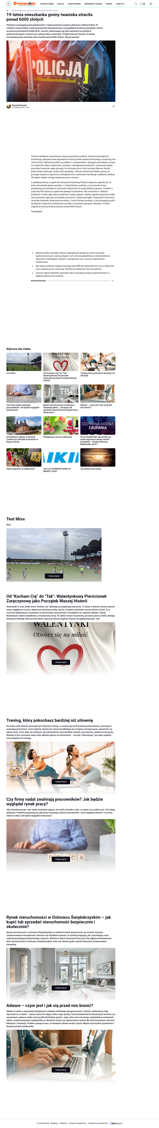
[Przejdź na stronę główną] (8, 5)
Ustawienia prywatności (97, 1123)
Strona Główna (47, 4)
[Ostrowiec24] (26, 4)
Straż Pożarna (74, 4)
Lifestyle (120, 4)
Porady (109, 4)
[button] (142, 3)
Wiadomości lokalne (93, 4)
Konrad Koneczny (19, 105)
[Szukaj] (136, 4)
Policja (60, 4)
